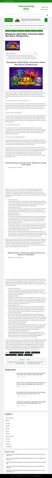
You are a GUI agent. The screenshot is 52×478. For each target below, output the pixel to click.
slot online (20, 354)
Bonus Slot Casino (9, 418)
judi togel (39, 30)
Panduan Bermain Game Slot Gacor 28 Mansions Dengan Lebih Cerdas (22, 56)
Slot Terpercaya (28, 354)
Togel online (8, 444)
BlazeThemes (38, 475)
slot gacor (27, 352)
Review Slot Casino (10, 436)
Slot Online (8, 441)
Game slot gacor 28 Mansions (12, 91)
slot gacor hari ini (35, 352)
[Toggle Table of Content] (35, 54)
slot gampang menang (11, 354)
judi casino (14, 30)
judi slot (33, 30)
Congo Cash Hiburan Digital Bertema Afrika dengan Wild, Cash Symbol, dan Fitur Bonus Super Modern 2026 (31, 20)
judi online (21, 30)
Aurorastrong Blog (26, 7)
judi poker (27, 30)
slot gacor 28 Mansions (13, 189)
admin (7, 38)
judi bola (8, 30)
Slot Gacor (8, 438)
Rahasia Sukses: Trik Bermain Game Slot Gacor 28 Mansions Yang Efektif (22, 58)
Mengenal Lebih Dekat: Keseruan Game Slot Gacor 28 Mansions (20, 55)
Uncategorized (9, 446)
